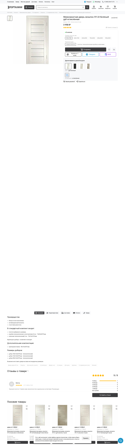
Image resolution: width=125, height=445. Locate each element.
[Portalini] (15, 7)
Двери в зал (52, 365)
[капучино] (81, 66)
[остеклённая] (67, 75)
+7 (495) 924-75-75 (109, 1)
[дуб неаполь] (88, 66)
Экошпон (42, 12)
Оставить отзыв (105, 395)
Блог (53, 1)
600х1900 (76, 38)
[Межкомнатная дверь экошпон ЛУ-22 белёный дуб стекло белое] (40, 415)
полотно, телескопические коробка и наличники (90, 44)
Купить (19, 442)
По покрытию (35, 12)
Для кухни (67, 365)
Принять (85, 438)
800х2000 (100, 38)
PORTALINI (9, 12)
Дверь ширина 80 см (13, 365)
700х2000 (92, 38)
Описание (40, 313)
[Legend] (114, 18)
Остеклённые (43, 365)
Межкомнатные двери (25, 12)
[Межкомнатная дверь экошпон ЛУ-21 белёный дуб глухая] (107, 415)
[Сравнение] (114, 49)
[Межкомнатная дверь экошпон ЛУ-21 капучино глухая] (85, 415)
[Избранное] (109, 49)
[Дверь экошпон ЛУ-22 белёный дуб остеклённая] (37, 40)
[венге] (75, 66)
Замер (17, 1)
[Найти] (87, 7)
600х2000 (84, 38)
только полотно (70, 44)
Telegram (92, 54)
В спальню (59, 365)
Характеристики (53, 313)
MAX (109, 54)
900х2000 (108, 38)
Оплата (41, 1)
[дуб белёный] (68, 66)
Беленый (94, 365)
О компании (10, 1)
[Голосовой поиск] (83, 7)
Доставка (34, 1)
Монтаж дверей (25, 1)
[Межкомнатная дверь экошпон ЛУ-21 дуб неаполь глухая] (62, 415)
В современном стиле (52, 12)
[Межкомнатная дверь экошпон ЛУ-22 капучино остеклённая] (17, 415)
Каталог (16, 12)
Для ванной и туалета (32, 365)
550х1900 (68, 38)
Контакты (47, 1)
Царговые (74, 365)
